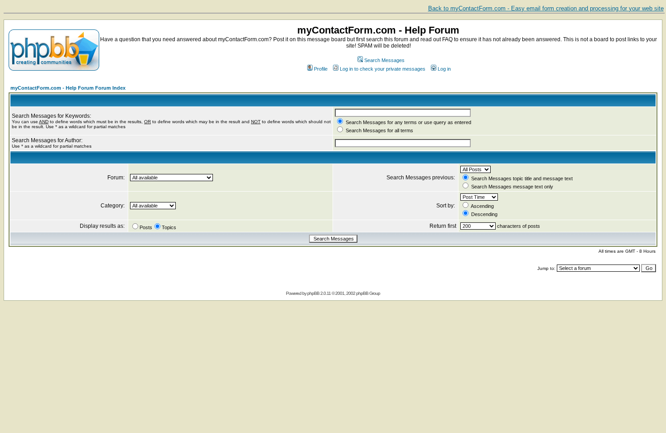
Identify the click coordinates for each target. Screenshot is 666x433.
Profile (321, 69)
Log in (444, 69)
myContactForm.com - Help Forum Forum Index (67, 88)
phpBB (313, 293)
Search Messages (384, 60)
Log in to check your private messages (382, 69)
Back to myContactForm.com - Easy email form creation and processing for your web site (546, 8)
